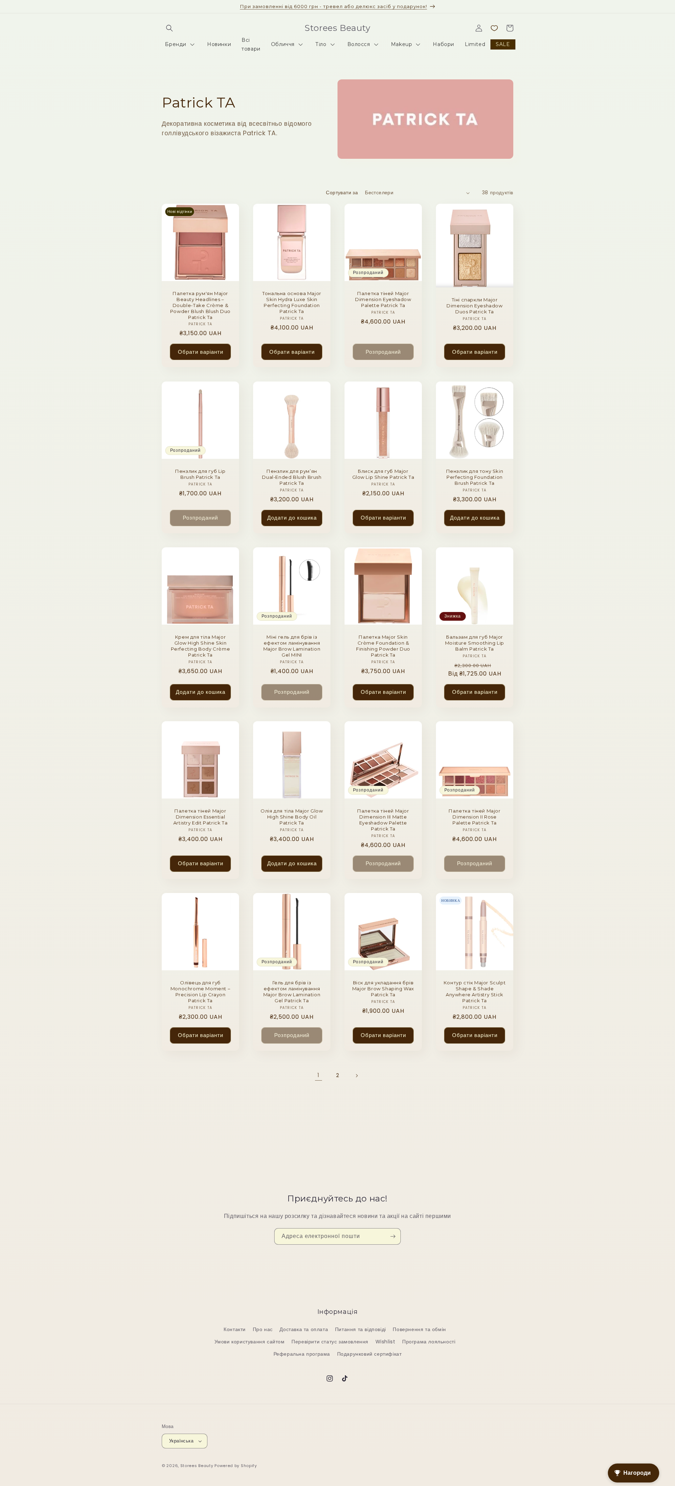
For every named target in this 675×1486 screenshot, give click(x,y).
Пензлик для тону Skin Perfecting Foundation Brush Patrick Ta (474, 477)
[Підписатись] (392, 1236)
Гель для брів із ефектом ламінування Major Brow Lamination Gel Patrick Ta (292, 991)
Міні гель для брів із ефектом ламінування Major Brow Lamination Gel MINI (292, 646)
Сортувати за (342, 192)
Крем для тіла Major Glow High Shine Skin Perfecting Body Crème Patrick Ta (200, 646)
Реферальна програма (302, 1353)
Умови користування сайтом (249, 1341)
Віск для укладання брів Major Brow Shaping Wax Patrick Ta (383, 988)
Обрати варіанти (200, 352)
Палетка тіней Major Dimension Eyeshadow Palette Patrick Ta (383, 299)
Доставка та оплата (303, 1329)
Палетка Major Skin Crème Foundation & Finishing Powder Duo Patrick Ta (383, 646)
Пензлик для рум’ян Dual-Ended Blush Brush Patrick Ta (291, 477)
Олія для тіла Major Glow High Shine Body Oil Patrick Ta (292, 817)
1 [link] (318, 1075)
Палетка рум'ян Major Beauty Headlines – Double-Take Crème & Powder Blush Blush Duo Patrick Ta (200, 305)
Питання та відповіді (360, 1329)
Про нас (263, 1329)
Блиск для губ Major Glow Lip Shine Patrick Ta (383, 474)
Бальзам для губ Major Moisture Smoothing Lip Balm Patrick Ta (474, 643)
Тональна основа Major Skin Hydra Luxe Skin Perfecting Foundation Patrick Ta (291, 302)
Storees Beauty (197, 1465)
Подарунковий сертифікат (369, 1353)
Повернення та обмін (419, 1329)
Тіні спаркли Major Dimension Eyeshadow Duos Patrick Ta (474, 306)
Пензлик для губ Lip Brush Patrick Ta (200, 474)
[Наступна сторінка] (356, 1075)
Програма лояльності (428, 1341)
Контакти (235, 1329)
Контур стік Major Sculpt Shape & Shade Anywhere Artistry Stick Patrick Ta (475, 991)
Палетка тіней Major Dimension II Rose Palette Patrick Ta (474, 817)
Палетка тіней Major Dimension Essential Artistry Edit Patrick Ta (200, 817)
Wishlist (385, 1341)
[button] (169, 28)
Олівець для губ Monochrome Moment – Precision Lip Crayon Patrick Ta (200, 991)
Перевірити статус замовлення (329, 1341)
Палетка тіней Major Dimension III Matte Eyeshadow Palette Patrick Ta (383, 820)
